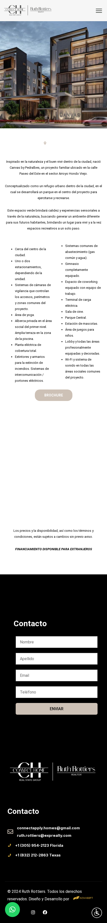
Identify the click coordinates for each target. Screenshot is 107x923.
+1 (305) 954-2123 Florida (39, 845)
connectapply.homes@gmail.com (48, 828)
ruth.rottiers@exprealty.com (44, 835)
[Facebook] (45, 912)
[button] (12, 909)
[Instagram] (33, 912)
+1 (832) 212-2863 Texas (38, 855)
